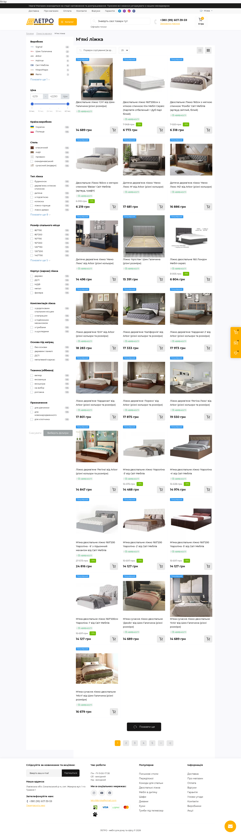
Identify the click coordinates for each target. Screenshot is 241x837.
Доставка (34, 11)
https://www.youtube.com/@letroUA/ (102, 793)
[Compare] (115, 73)
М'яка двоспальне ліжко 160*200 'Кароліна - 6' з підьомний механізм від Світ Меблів (95, 546)
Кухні (142, 806)
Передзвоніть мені (35, 805)
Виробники (194, 806)
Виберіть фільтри (58, 433)
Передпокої (146, 778)
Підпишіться (70, 773)
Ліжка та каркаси (44, 33)
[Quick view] (115, 60)
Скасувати (35, 433)
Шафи (142, 796)
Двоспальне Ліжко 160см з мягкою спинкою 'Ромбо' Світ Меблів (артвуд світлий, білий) (191, 106)
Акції (190, 810)
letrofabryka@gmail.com (103, 800)
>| (170, 743)
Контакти (81, 11)
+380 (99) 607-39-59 (173, 20)
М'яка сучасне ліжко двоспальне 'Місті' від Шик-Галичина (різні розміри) (96, 695)
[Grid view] (208, 50)
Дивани (143, 801)
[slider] (32, 104)
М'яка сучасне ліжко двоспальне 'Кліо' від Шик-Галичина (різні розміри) (190, 622)
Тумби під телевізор (151, 810)
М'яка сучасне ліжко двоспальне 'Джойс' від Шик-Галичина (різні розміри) (143, 622)
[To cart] (114, 130)
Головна (30, 33)
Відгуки (96, 11)
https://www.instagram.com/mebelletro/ (94, 793)
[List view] (200, 50)
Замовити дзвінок (170, 23)
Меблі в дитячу (148, 792)
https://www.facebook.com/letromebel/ (109, 793)
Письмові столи (148, 773)
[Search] (94, 21)
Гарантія (110, 11)
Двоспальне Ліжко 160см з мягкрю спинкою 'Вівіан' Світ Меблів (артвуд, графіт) (97, 186)
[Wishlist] (115, 66)
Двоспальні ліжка (149, 787)
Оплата (67, 11)
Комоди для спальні (151, 783)
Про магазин (51, 11)
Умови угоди (195, 796)
